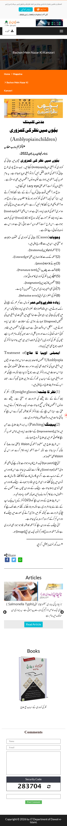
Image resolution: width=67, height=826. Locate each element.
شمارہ (7, 31)
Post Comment (33, 802)
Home (7, 74)
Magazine (17, 74)
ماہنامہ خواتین (25, 9)
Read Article (33, 624)
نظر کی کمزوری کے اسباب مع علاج (33, 707)
